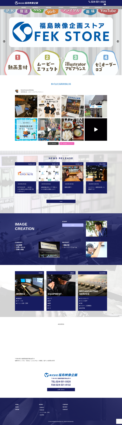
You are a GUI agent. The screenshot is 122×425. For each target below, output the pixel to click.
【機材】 (72, 273)
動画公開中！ (72, 177)
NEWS (23, 7)
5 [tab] (64, 58)
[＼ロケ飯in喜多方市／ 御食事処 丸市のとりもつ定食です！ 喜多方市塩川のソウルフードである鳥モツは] (72, 129)
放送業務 (42, 415)
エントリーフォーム (70, 247)
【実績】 (40, 273)
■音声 (49, 301)
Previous (4, 41)
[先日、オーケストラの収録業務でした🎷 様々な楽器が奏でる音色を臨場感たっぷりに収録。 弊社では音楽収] (26, 106)
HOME (17, 404)
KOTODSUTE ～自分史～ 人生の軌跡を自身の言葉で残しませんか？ (25, 177)
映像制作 (42, 407)
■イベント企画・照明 (22, 303)
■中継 (80, 303)
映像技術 (42, 410)
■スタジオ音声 (83, 301)
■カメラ (50, 298)
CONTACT (98, 7)
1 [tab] (57, 58)
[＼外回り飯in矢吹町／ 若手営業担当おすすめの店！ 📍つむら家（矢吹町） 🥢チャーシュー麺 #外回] (96, 106)
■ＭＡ (49, 305)
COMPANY (73, 7)
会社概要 (19, 245)
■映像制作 (19, 298)
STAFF (61, 7)
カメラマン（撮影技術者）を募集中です (96, 177)
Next (118, 41)
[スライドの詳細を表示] (61, 42)
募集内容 (66, 245)
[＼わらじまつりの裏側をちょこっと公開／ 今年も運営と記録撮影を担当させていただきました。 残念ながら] (96, 129)
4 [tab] (62, 58)
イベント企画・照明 (44, 412)
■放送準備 (82, 308)
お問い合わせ (20, 247)
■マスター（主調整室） (85, 305)
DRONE (48, 7)
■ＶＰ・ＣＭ (19, 301)
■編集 (49, 303)
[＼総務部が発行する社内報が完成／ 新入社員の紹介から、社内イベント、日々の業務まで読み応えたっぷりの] (72, 106)
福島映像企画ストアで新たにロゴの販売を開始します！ (49, 177)
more (61, 201)
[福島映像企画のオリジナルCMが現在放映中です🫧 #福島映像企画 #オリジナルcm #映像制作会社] (26, 129)
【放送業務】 (102, 273)
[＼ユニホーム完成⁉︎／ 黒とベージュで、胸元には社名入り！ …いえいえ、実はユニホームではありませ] (49, 106)
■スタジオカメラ (84, 298)
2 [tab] (59, 58)
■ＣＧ (49, 308)
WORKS (35, 7)
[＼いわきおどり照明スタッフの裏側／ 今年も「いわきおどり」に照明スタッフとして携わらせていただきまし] (49, 129)
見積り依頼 (20, 249)
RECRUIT (86, 7)
